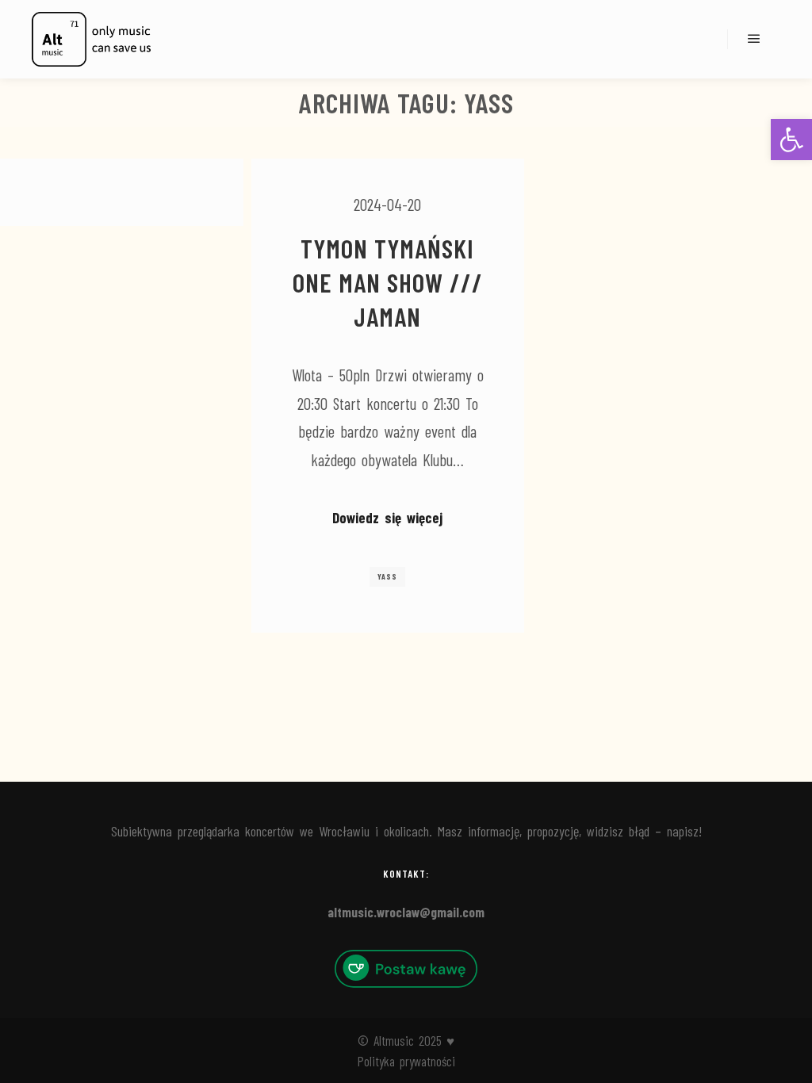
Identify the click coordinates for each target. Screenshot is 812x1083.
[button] (791, 139)
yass (387, 576)
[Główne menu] (754, 39)
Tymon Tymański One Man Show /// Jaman (388, 282)
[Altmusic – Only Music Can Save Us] (91, 39)
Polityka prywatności (406, 1061)
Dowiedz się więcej (387, 517)
